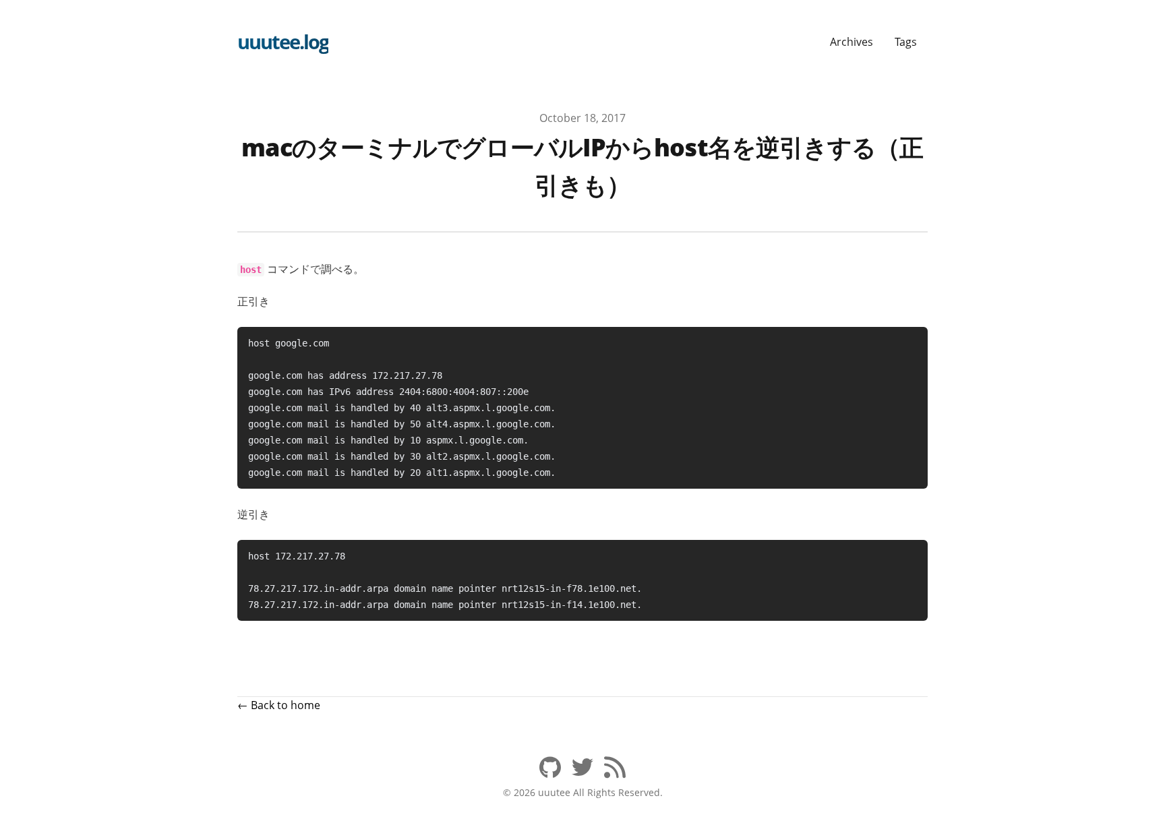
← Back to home (278, 705)
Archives (851, 41)
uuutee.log (282, 41)
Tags (906, 41)
